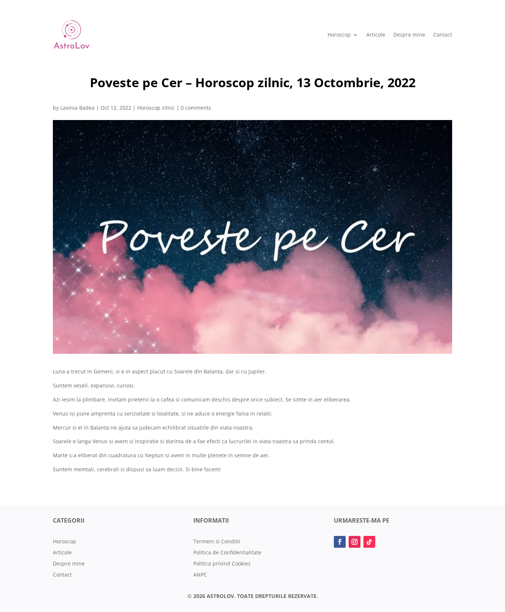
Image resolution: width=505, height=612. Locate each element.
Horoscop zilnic (156, 107)
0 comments (196, 107)
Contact (442, 34)
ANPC (200, 575)
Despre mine (409, 34)
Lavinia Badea (77, 107)
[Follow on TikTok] (369, 542)
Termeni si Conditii (216, 542)
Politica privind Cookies (222, 564)
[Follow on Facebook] (340, 542)
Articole (375, 34)
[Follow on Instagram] (354, 542)
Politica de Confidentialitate (227, 553)
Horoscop (339, 34)
